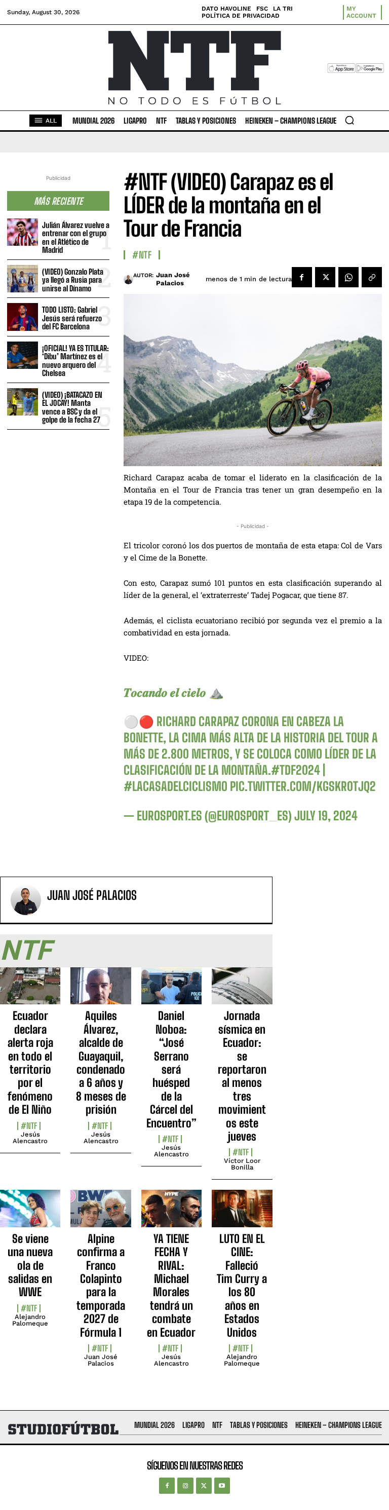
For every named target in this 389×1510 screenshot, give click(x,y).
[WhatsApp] (348, 277)
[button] (349, 120)
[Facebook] (302, 277)
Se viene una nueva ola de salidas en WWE (30, 1265)
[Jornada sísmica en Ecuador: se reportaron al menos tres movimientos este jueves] (242, 991)
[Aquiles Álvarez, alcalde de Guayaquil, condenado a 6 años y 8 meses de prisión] (100, 991)
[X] (325, 277)
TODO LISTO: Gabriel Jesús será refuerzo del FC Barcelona (72, 318)
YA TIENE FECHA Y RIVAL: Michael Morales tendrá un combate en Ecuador (171, 1285)
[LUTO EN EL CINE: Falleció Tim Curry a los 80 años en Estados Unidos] (242, 1214)
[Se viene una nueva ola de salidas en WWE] (30, 1214)
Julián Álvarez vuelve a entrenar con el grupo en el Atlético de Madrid (75, 237)
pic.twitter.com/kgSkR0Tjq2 (303, 786)
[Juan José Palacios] (128, 279)
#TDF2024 (295, 770)
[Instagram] (185, 1485)
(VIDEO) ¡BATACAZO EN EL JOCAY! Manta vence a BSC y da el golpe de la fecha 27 (72, 407)
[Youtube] (222, 1485)
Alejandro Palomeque (30, 1320)
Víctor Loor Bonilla (242, 1164)
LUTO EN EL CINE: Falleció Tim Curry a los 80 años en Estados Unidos (242, 1285)
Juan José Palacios (173, 279)
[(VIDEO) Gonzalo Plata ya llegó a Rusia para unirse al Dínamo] (22, 279)
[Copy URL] (372, 277)
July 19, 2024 (326, 815)
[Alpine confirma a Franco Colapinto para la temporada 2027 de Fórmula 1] (100, 1214)
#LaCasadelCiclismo (175, 786)
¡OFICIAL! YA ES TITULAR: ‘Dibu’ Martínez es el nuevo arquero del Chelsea (75, 361)
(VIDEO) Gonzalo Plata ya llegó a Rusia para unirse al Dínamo (72, 280)
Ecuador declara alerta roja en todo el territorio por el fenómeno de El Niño (30, 1062)
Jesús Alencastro (30, 1137)
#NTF (141, 254)
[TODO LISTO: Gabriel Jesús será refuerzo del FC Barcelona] (22, 317)
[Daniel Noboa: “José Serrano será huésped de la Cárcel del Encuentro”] (171, 991)
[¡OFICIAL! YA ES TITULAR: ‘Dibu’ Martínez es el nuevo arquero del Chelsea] (22, 355)
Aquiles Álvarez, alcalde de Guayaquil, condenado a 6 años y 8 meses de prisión (101, 1062)
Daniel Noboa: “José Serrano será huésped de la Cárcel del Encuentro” (171, 1069)
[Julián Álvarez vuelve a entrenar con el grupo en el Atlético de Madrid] (22, 232)
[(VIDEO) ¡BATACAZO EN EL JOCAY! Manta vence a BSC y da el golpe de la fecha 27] (22, 402)
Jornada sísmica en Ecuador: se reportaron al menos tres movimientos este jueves (242, 1076)
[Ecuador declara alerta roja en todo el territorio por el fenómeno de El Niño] (30, 991)
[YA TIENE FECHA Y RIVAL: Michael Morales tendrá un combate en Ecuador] (171, 1214)
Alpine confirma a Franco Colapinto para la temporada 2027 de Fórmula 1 (100, 1285)
